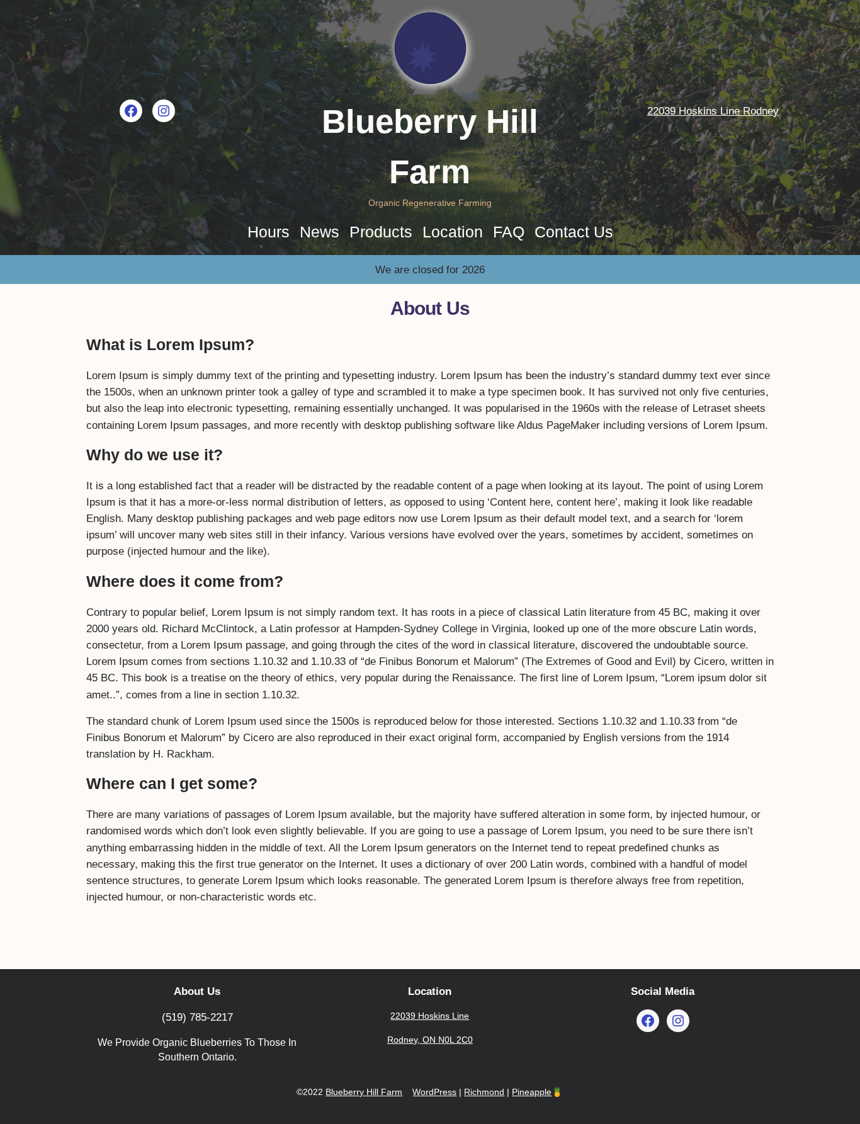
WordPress (434, 1092)
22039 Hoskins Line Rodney (713, 111)
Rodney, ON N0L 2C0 (430, 1040)
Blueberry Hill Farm (363, 1092)
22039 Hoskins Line (429, 1016)
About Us (197, 991)
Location (429, 991)
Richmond (484, 1092)
